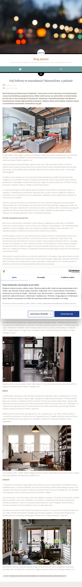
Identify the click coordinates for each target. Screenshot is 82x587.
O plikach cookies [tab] (68, 277)
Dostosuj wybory (39, 314)
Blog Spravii (41, 59)
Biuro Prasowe (11, 88)
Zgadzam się (67, 314)
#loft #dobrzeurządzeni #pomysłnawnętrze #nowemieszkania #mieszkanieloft (35, 576)
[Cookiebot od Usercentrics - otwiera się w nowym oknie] (70, 271)
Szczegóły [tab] (41, 277)
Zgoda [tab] (14, 277)
